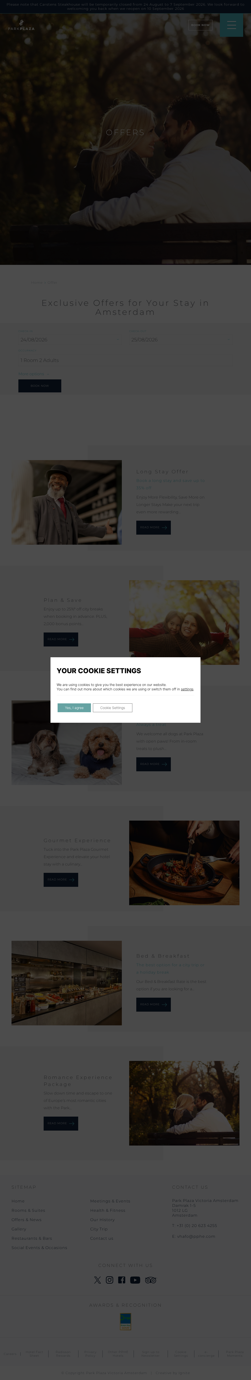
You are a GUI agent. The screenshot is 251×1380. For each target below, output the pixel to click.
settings (187, 689)
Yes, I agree (74, 708)
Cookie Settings (112, 708)
